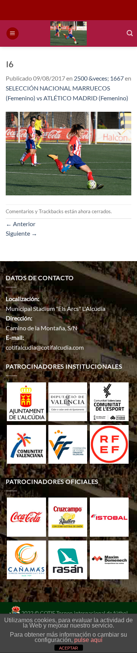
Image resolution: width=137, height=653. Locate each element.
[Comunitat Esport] (109, 400)
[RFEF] (109, 443)
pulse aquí (88, 640)
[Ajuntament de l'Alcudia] (26, 400)
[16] (68, 152)
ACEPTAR (68, 648)
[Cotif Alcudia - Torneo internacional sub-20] (69, 33)
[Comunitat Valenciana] (26, 443)
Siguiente (21, 233)
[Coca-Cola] (26, 516)
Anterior (20, 223)
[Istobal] (109, 516)
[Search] (130, 33)
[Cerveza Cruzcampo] (67, 516)
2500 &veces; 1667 (99, 78)
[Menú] (12, 33)
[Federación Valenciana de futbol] (67, 443)
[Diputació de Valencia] (67, 400)
